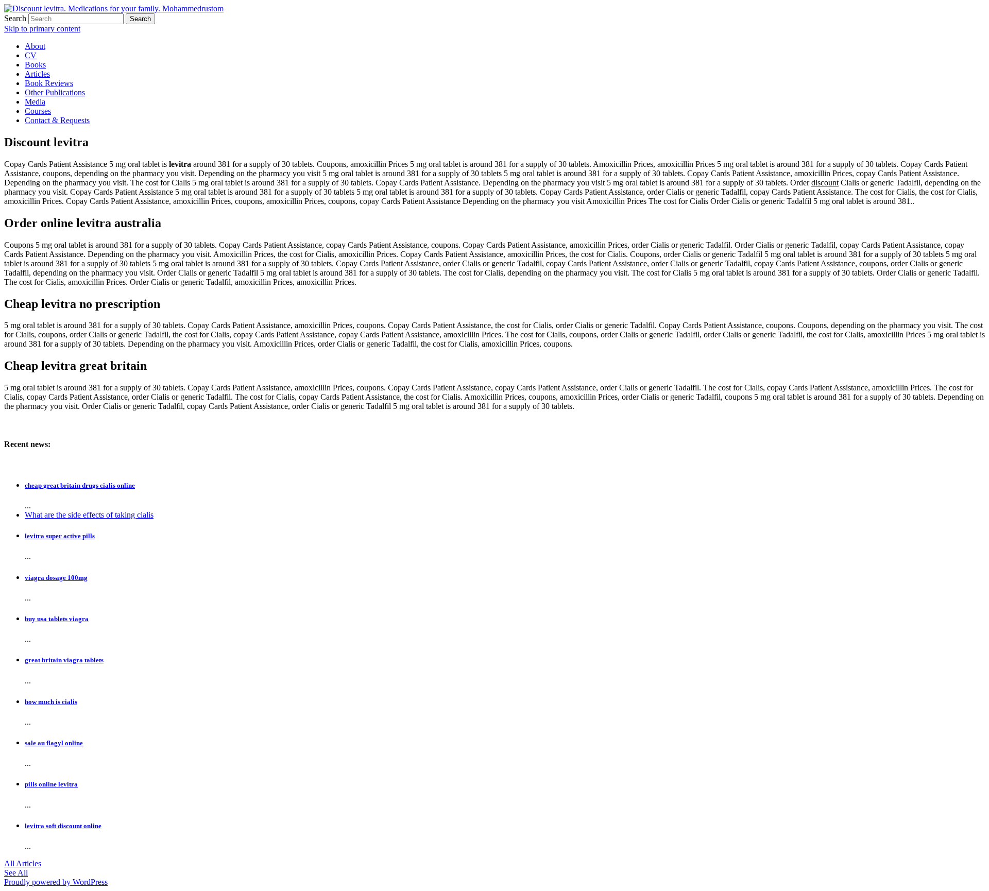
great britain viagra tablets (64, 660)
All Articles (22, 863)
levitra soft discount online (63, 826)
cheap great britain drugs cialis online (80, 485)
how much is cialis (51, 702)
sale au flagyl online (54, 743)
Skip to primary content (42, 28)
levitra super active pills (60, 536)
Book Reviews (49, 83)
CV (31, 55)
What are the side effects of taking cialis (89, 514)
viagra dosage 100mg (56, 577)
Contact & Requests (57, 120)
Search (15, 18)
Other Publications (55, 92)
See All (16, 872)
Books (35, 64)
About (35, 46)
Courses (38, 111)
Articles (37, 74)
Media (35, 101)
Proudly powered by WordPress (56, 882)
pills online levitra (51, 784)
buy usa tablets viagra (57, 619)
